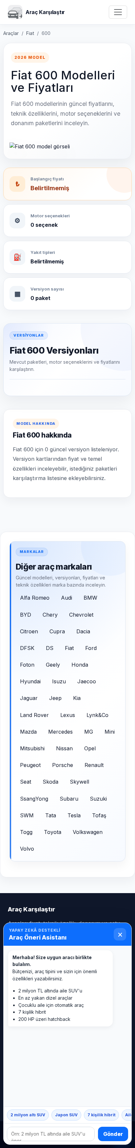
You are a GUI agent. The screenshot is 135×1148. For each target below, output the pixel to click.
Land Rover (34, 715)
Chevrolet (81, 614)
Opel (90, 748)
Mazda (28, 731)
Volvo (27, 848)
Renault (94, 765)
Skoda (50, 781)
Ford (91, 648)
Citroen (29, 631)
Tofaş (99, 815)
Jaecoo (86, 681)
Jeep (55, 698)
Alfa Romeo (34, 597)
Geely (53, 664)
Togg (26, 832)
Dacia (83, 631)
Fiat (30, 33)
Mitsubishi (32, 748)
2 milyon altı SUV (27, 1114)
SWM (27, 815)
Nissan (64, 748)
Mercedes (60, 731)
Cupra (57, 631)
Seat (25, 781)
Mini (110, 731)
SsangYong (34, 798)
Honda (79, 664)
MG (88, 731)
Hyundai (30, 681)
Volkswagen (88, 832)
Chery (50, 614)
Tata (50, 815)
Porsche (62, 765)
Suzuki (98, 798)
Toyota (52, 832)
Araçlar (11, 33)
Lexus (67, 715)
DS (49, 648)
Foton (27, 664)
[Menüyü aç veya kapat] (118, 12)
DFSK (27, 648)
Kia (77, 698)
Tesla (74, 815)
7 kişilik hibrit (101, 1114)
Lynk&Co (97, 715)
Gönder (113, 1134)
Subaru (69, 798)
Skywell (79, 781)
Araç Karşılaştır (31, 909)
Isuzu (59, 681)
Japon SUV (66, 1114)
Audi (66, 597)
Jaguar (29, 698)
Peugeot (30, 765)
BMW (90, 597)
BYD (25, 614)
